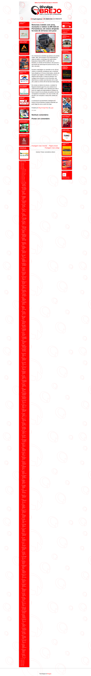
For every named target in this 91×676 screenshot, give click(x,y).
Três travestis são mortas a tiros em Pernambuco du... (23, 437)
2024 (22, 165)
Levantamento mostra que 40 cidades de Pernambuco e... (23, 265)
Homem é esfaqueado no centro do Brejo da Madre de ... (23, 322)
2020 (22, 661)
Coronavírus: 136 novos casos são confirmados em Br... (23, 553)
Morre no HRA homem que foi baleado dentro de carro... (23, 274)
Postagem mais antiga (52, 148)
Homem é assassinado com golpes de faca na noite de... (23, 516)
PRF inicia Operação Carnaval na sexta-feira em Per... (23, 215)
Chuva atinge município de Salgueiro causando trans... (23, 487)
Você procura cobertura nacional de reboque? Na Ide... (23, 385)
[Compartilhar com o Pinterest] (35, 110)
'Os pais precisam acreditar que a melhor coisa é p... (23, 625)
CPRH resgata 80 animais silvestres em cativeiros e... (23, 326)
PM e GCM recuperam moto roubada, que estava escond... (23, 521)
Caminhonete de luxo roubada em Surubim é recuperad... (23, 440)
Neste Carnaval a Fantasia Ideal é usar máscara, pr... (23, 184)
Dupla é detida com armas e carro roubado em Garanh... (23, 188)
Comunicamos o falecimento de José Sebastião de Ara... (23, 586)
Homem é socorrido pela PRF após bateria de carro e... (23, 283)
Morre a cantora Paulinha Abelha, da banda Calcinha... (23, 231)
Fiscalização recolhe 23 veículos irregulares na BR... (23, 415)
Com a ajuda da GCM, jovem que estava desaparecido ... (23, 350)
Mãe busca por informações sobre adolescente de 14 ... (23, 355)
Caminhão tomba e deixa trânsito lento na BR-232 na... (23, 411)
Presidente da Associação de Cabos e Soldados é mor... (23, 373)
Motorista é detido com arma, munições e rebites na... (23, 445)
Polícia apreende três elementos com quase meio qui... (23, 590)
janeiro (23, 658)
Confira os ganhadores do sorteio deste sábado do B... (23, 424)
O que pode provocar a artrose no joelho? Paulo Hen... (23, 377)
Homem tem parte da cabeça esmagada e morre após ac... (23, 193)
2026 (22, 163)
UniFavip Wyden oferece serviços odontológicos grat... (23, 287)
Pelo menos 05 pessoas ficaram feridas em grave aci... (23, 530)
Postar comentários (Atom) (48, 152)
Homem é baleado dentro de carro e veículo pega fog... (23, 308)
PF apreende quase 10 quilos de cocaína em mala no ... (23, 269)
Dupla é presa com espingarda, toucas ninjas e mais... (23, 420)
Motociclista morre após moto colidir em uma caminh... (23, 599)
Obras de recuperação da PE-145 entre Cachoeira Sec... (23, 467)
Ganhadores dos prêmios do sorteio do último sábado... (23, 567)
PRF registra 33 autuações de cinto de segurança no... (23, 303)
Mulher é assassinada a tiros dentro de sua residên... (23, 342)
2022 (22, 168)
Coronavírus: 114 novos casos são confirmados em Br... (23, 594)
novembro (23, 170)
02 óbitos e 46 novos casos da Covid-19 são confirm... (23, 608)
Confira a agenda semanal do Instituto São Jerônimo (23, 299)
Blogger (49, 673)
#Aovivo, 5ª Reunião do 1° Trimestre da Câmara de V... (23, 252)
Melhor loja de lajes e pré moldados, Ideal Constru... (23, 318)
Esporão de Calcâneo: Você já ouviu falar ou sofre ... (23, 239)
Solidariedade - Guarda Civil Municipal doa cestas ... (23, 243)
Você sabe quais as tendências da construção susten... (23, 338)
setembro (23, 173)
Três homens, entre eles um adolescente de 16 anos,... (23, 397)
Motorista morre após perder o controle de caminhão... (23, 201)
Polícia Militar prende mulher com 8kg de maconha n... (23, 454)
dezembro (23, 169)
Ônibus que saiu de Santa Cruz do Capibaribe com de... (23, 381)
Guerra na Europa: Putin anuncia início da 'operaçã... (23, 227)
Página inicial (53, 146)
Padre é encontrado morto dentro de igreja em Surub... (23, 637)
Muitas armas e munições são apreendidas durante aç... (23, 393)
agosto (23, 174)
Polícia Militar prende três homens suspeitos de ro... (23, 223)
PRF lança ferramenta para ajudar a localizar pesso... (23, 248)
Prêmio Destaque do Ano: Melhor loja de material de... (23, 390)
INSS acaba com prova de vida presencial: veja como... (23, 612)
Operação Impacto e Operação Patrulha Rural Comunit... (23, 260)
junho (22, 177)
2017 (22, 665)
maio (22, 178)
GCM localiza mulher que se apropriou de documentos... (23, 235)
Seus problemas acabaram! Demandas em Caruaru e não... (23, 477)
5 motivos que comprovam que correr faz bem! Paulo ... (23, 294)
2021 (22, 660)
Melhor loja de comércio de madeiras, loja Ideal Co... (23, 291)
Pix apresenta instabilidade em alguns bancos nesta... (23, 198)
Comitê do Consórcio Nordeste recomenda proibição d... (23, 616)
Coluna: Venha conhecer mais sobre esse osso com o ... (23, 206)
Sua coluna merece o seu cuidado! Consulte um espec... (23, 432)
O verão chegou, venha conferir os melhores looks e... (23, 219)
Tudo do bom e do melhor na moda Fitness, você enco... (23, 629)
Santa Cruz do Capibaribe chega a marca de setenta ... (23, 651)
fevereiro (23, 182)
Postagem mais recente (39, 146)
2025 (22, 164)
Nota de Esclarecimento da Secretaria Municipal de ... (23, 491)
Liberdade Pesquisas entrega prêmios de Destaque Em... (23, 481)
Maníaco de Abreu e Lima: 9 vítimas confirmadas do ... (23, 210)
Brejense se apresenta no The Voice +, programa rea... (23, 458)
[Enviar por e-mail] (32, 110)
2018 (22, 664)
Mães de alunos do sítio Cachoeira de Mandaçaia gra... (23, 511)
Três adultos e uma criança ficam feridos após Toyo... (23, 428)
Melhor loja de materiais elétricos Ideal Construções (23, 346)
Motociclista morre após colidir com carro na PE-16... (23, 313)
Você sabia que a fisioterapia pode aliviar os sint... (23, 329)
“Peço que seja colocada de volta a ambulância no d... (23, 526)
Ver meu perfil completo (66, 178)
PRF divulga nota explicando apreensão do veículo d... (23, 539)
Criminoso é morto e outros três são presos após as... (23, 334)
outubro (23, 172)
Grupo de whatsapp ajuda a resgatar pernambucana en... (23, 646)
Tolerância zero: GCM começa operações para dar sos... (23, 549)
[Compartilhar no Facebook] (34, 110)
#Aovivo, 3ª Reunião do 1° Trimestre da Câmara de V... (23, 496)
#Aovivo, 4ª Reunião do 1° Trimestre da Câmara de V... (23, 359)
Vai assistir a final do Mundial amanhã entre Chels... (23, 472)
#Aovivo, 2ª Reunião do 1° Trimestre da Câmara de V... (23, 535)
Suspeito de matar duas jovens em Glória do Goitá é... (23, 562)
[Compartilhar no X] (33, 110)
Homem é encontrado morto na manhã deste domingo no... (23, 463)
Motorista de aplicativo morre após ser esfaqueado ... (23, 656)
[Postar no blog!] (32, 110)
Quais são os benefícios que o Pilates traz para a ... (23, 632)
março (23, 181)
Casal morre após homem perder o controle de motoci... (23, 581)
